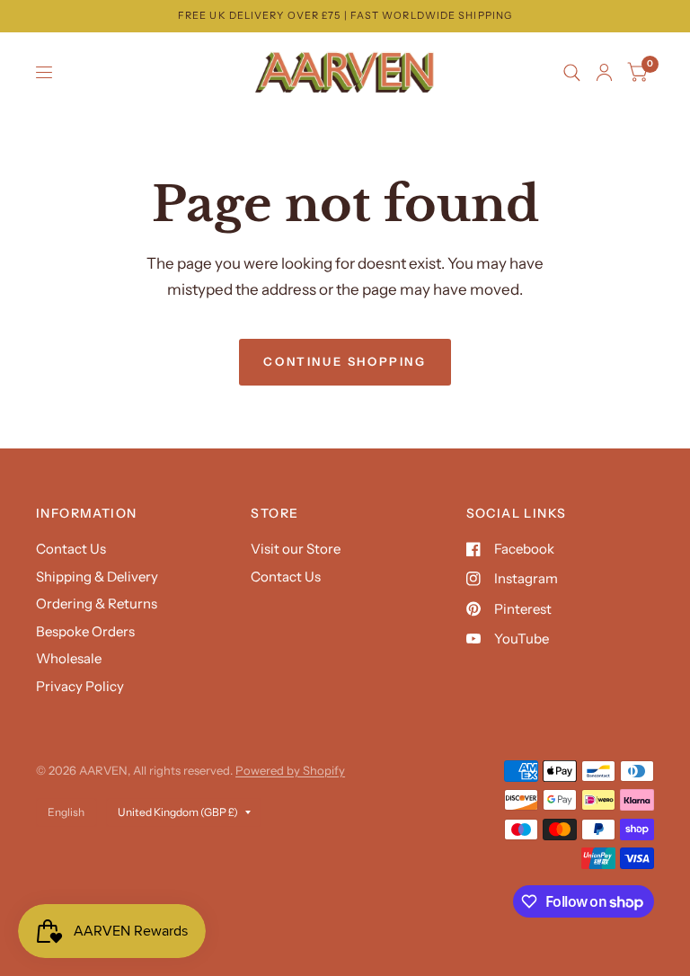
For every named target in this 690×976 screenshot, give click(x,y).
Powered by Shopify (290, 770)
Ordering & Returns (96, 603)
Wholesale (69, 658)
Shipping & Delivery (97, 576)
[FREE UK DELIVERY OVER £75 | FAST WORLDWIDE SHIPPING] (345, 15)
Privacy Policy (80, 686)
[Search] (572, 72)
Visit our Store (296, 548)
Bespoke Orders (85, 631)
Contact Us (71, 548)
